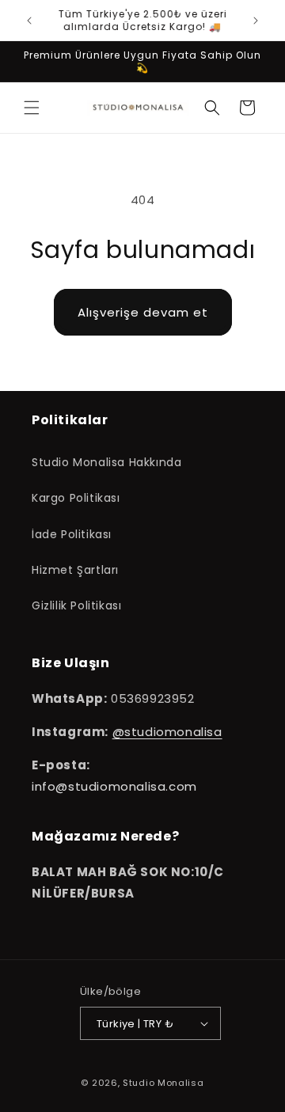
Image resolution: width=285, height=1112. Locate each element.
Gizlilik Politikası (76, 605)
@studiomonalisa (167, 731)
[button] (31, 107)
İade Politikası (72, 534)
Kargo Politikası (76, 498)
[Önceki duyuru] (29, 20)
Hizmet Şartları (75, 570)
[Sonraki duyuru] (255, 20)
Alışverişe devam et (143, 312)
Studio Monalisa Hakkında (106, 462)
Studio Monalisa (163, 1082)
